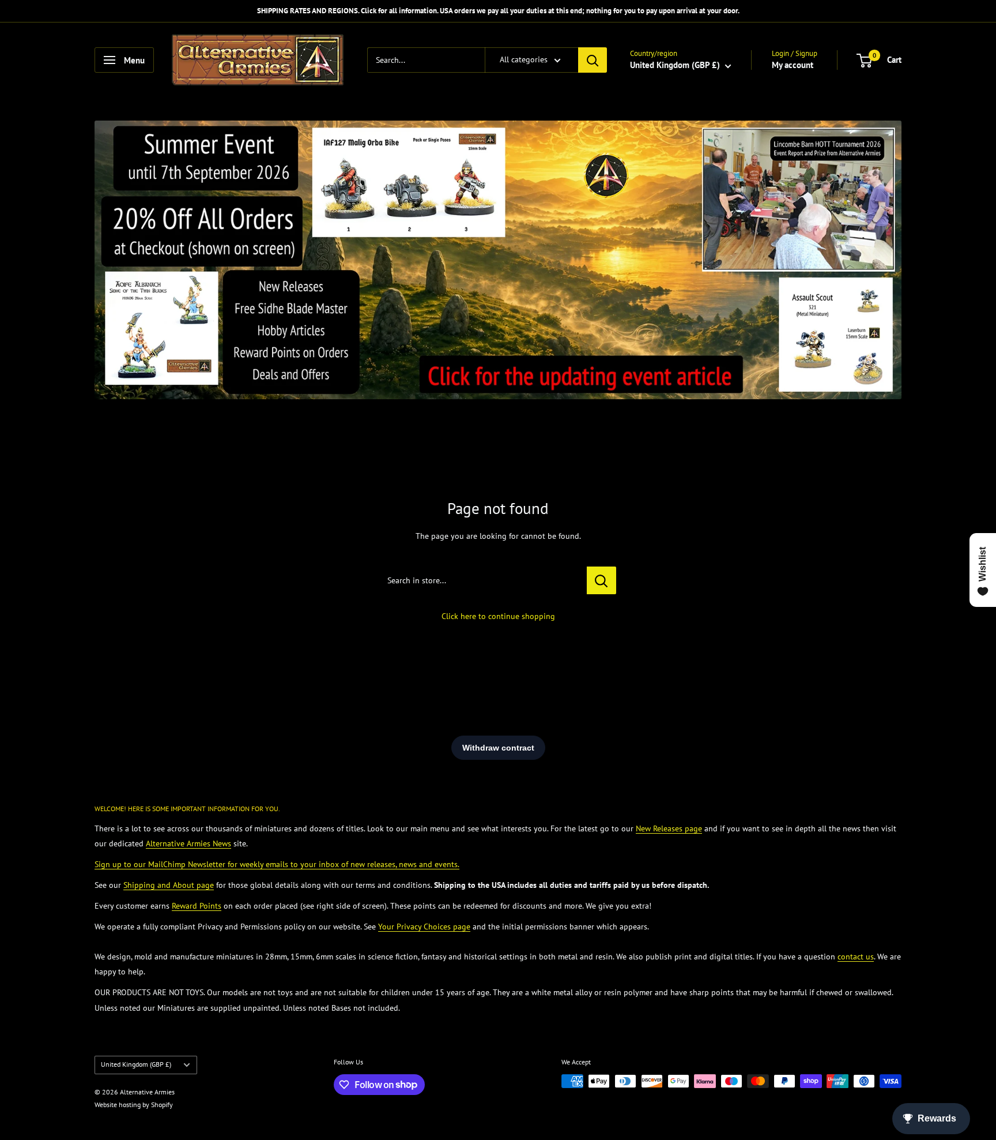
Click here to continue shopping (498, 616)
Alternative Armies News (188, 843)
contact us (855, 956)
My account (792, 64)
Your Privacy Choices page (424, 926)
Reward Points (196, 906)
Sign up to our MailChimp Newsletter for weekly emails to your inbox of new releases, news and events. (277, 864)
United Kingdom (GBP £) (136, 1064)
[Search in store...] (601, 580)
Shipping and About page (168, 885)
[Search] (592, 60)
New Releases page (669, 828)
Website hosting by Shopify (134, 1104)
